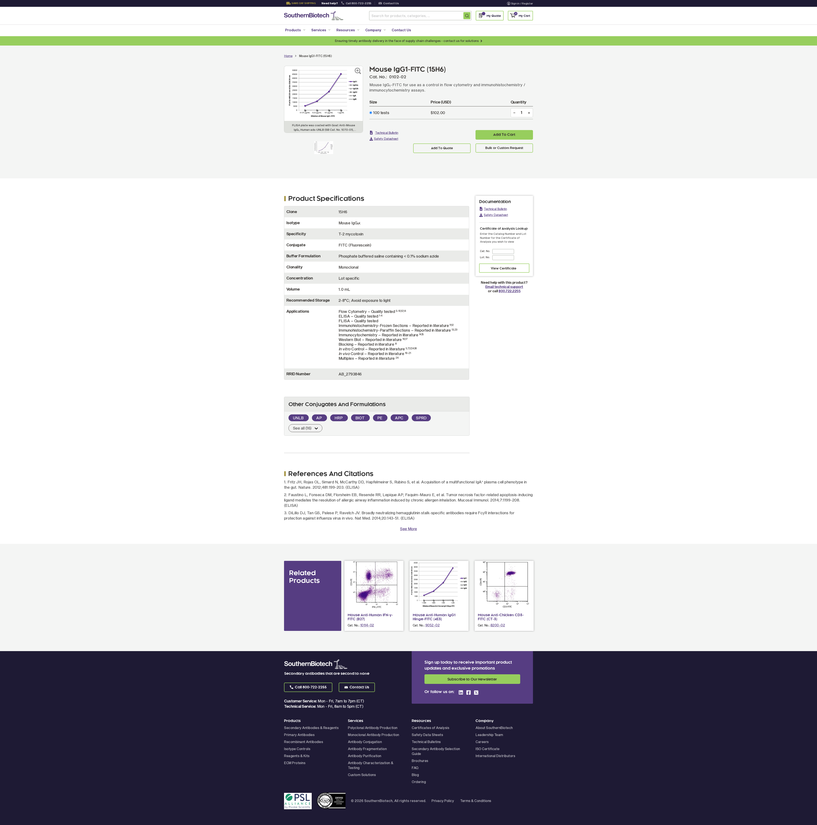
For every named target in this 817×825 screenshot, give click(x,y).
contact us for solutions (460, 41)
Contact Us (391, 3)
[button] (308, 687)
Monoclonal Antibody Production (373, 735)
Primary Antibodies (299, 735)
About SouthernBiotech (494, 728)
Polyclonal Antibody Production (372, 728)
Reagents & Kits (297, 756)
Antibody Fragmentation (367, 749)
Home (288, 56)
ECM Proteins (294, 763)
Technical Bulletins (426, 742)
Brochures (420, 761)
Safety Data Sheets (427, 735)
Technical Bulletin (386, 133)
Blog (415, 775)
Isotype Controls (297, 749)
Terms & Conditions (475, 801)
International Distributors (495, 756)
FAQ (415, 768)
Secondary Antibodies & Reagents (311, 728)
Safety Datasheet (386, 138)
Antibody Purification (364, 756)
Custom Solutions (362, 775)
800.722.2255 (509, 291)
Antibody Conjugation (365, 742)
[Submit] (466, 15)
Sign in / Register (522, 3)
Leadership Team (489, 735)
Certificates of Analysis (430, 728)
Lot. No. (485, 257)
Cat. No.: (354, 625)
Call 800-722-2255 (358, 3)
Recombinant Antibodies (303, 742)
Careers (482, 742)
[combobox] (420, 15)
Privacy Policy (442, 801)
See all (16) (302, 428)
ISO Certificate (488, 749)
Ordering (419, 782)
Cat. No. (485, 250)
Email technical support (504, 287)
